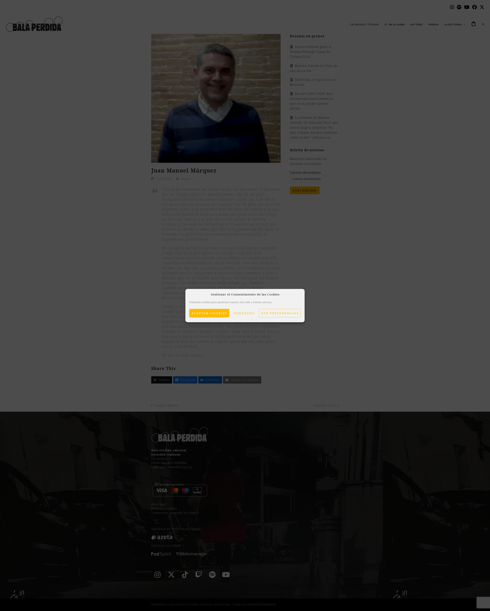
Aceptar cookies (209, 313)
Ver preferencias (280, 313)
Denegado (244, 313)
